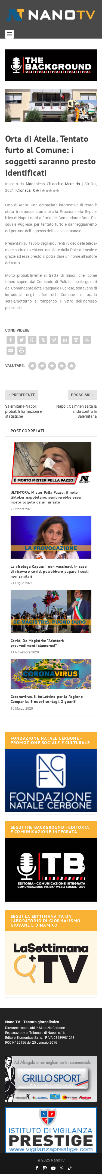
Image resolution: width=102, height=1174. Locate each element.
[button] (51, 65)
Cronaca (23, 190)
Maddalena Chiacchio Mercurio (53, 184)
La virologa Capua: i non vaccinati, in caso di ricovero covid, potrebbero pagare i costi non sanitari (50, 571)
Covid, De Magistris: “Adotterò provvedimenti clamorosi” (37, 643)
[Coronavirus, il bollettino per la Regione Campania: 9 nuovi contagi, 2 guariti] (51, 674)
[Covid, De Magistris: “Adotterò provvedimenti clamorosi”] (51, 611)
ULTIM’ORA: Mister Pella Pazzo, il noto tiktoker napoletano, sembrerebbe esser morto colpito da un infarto (46, 497)
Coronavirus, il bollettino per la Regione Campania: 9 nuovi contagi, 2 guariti (47, 699)
